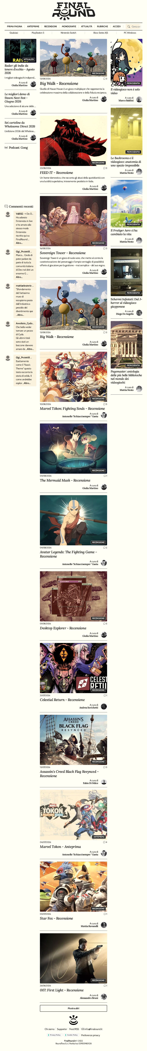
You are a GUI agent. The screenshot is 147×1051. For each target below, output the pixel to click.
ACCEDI (117, 26)
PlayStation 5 (38, 32)
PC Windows (130, 32)
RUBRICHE (102, 26)
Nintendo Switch (68, 32)
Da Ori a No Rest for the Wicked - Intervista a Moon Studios (25, 213)
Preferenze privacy (90, 1035)
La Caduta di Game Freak (25, 323)
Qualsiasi (14, 32)
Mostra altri (73, 1008)
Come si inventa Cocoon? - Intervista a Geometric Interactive (25, 251)
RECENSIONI (50, 26)
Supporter (62, 1029)
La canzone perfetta (25, 357)
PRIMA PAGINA (14, 26)
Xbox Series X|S (100, 32)
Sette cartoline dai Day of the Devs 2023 (25, 285)
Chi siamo (49, 1029)
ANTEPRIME (33, 26)
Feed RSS (74, 1029)
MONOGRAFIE (69, 26)
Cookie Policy (72, 1035)
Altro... (19, 243)
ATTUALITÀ (86, 26)
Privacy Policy (55, 1035)
